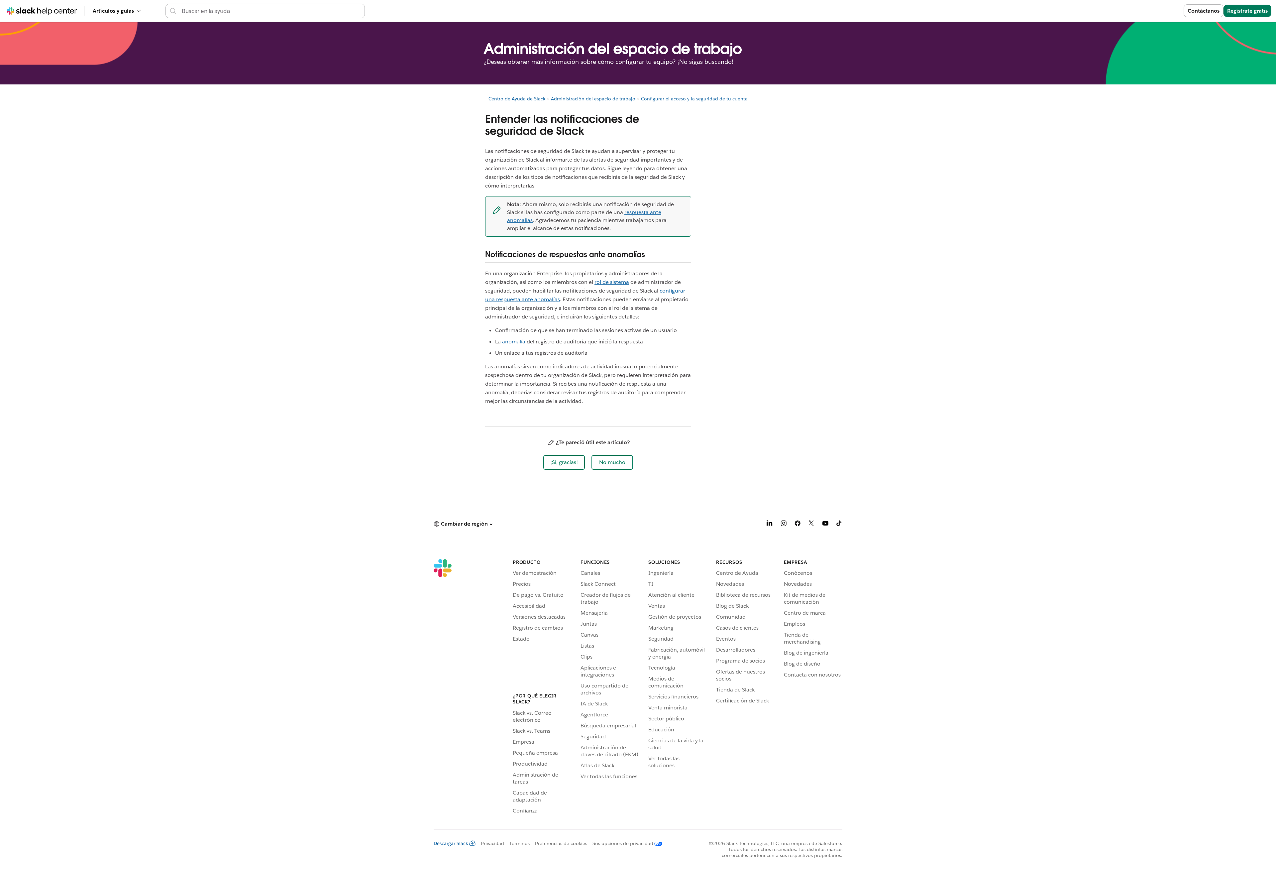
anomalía (513, 341)
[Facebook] (797, 524)
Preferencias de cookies (561, 843)
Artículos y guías (113, 10)
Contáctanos (1204, 10)
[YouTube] (825, 524)
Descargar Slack (451, 843)
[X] (811, 524)
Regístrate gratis (1247, 10)
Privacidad (492, 843)
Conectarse (1161, 10)
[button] (564, 462)
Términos (519, 843)
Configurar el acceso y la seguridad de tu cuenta (694, 99)
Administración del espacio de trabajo (593, 99)
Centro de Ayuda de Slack (516, 99)
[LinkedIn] (770, 524)
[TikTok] (839, 524)
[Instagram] (784, 524)
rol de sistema (611, 282)
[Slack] (443, 687)
